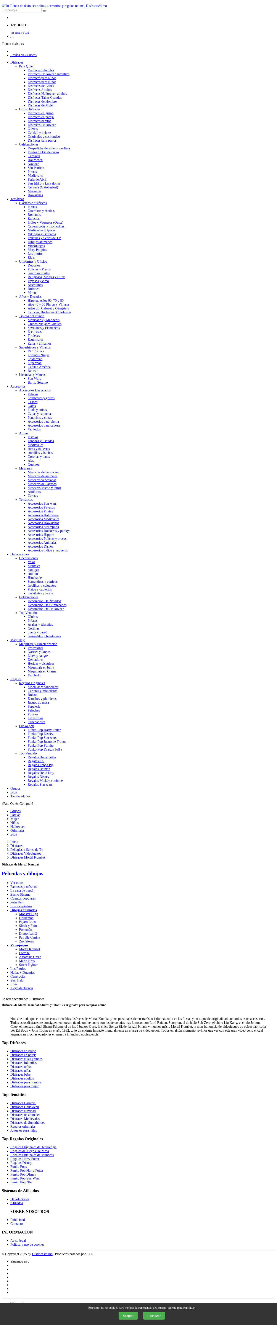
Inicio (14, 842)
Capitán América (39, 367)
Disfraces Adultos (40, 90)
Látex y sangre (38, 656)
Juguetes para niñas (23, 1130)
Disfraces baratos (39, 121)
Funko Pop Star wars (42, 737)
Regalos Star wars (40, 784)
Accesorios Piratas (40, 511)
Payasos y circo (38, 281)
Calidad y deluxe (39, 132)
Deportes (34, 265)
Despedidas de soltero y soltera (49, 148)
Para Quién (26, 66)
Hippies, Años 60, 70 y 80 (46, 300)
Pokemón (25, 929)
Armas (23, 433)
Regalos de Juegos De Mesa (29, 1151)
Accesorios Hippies (41, 535)
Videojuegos (36, 246)
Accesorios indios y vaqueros (48, 550)
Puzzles (33, 714)
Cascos (32, 402)
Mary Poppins (37, 250)
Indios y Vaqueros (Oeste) (45, 222)
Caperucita (17, 976)
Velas (31, 562)
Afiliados (16, 1203)
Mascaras (25, 468)
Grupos (15, 788)
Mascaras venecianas (42, 480)
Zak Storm (26, 941)
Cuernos (33, 464)
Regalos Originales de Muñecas (32, 1155)
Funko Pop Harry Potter (44, 730)
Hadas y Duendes (22, 972)
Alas (31, 460)
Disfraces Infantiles (41, 70)
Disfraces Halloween (42, 125)
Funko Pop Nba (21, 1182)
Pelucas (33, 394)
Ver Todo (34, 675)
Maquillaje (17, 640)
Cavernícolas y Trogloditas (46, 226)
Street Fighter (28, 965)
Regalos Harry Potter (24, 1159)
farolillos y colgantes (42, 585)
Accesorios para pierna (43, 421)
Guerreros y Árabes (41, 211)
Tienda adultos (20, 796)
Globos (33, 616)
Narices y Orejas (39, 652)
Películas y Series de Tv (26, 849)
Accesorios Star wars (42, 503)
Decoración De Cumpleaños (47, 605)
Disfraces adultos (22, 1078)
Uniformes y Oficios (33, 261)
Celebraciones (28, 144)
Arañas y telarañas (40, 624)
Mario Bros (27, 961)
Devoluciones (19, 1199)
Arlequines (35, 285)
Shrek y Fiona (28, 926)
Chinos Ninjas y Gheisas (44, 324)
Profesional (35, 648)
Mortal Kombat (29, 949)
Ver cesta (15, 32)
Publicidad (17, 1220)
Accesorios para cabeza (44, 425)
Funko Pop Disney (40, 734)
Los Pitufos (18, 968)
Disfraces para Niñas (42, 82)
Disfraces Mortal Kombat (27, 857)
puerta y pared (37, 632)
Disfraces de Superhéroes (27, 1122)
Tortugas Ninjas (38, 355)
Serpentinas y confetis (43, 581)
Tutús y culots (37, 410)
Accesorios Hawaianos (43, 523)
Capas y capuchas (40, 413)
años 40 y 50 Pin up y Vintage (48, 304)
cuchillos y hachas (40, 453)
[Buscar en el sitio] (44, 11)
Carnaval (34, 156)
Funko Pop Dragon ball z (45, 749)
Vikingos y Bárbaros (42, 234)
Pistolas (33, 437)
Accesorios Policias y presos (47, 538)
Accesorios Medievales (43, 519)
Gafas (32, 406)
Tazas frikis (35, 718)
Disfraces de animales (25, 1115)
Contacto (16, 1223)
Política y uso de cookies (27, 1244)
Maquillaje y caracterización (38, 644)
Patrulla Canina (29, 937)
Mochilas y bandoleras (43, 687)
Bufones (33, 289)
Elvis (31, 257)
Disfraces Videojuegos (25, 853)
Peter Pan (16, 902)
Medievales (35, 175)
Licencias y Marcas (32, 374)
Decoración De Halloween (46, 609)
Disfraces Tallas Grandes (45, 97)
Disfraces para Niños (42, 78)
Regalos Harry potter (42, 757)
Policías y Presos (39, 269)
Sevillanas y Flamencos (44, 328)
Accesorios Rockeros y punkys (49, 531)
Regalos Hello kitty (41, 773)
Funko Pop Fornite (40, 745)
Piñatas (32, 620)
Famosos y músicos (23, 886)
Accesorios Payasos (41, 507)
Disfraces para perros (42, 140)
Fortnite (24, 953)
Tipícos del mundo (31, 316)
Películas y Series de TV (44, 238)
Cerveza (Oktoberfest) (43, 187)
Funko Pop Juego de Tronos (47, 741)
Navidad (33, 164)
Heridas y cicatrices (41, 663)
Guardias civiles (39, 273)
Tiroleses (34, 335)
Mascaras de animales (42, 476)
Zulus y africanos (39, 343)
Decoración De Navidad (44, 601)
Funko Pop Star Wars (25, 1178)
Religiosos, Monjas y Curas (46, 277)
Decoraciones (19, 554)
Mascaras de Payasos (42, 484)
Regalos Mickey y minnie (45, 780)
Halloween (35, 160)
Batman (33, 371)
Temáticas (17, 199)
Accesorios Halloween (43, 515)
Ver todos (34, 429)
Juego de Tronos (21, 988)
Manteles (34, 566)
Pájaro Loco (27, 922)
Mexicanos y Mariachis (44, 320)
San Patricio (36, 168)
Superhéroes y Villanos (35, 347)
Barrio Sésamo (38, 382)
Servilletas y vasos (40, 593)
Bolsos (32, 695)
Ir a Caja (25, 32)
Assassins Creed (30, 957)
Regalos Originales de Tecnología (33, 1147)
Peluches (34, 710)
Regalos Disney (38, 777)
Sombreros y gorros (41, 398)
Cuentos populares (23, 898)
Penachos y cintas (40, 417)
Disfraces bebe (20, 1074)
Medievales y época (41, 230)
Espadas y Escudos (41, 441)
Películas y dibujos (22, 873)
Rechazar (154, 1315)
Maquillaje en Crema (42, 671)
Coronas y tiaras (39, 456)
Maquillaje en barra (41, 667)
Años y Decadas (30, 296)
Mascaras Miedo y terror (44, 488)
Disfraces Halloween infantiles (48, 74)
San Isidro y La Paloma (44, 183)
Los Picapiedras (21, 906)
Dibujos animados (40, 242)
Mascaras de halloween (44, 472)
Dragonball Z (28, 933)
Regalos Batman (39, 769)
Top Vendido (28, 613)
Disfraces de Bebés (41, 86)
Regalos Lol (36, 761)
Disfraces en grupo (40, 113)
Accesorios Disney (40, 546)
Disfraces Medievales (25, 1119)
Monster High (28, 914)
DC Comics (36, 351)
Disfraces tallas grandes (26, 1059)
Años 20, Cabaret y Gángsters (48, 308)
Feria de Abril (37, 179)
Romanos (34, 214)
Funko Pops (18, 1166)
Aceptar (128, 1315)
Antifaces (34, 492)
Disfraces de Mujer (41, 105)
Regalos (15, 679)
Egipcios (34, 218)
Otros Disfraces (29, 109)
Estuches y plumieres (42, 698)
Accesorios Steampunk (43, 527)
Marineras (34, 191)
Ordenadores (36, 722)
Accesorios (18, 386)
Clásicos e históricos (33, 203)
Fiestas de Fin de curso (43, 152)
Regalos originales (22, 1126)
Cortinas (33, 628)
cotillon (33, 574)
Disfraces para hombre (25, 1082)
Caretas (33, 495)
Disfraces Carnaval (23, 1103)
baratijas (33, 570)
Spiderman (35, 359)
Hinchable (35, 577)
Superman (35, 363)
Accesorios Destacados (35, 390)
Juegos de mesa (38, 702)
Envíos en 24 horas (23, 55)
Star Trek (16, 980)
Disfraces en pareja (41, 117)
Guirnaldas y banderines (44, 636)
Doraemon (26, 918)
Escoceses (35, 332)
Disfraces (16, 62)
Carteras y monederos (42, 691)
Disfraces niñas (20, 1070)
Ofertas (33, 129)
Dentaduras (35, 659)
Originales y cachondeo (44, 136)
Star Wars (34, 378)
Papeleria (34, 706)
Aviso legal (18, 1240)
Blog (13, 792)
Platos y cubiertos (40, 589)
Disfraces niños (20, 1066)
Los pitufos (35, 253)
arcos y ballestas (39, 449)
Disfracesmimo (42, 1254)
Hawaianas (35, 195)
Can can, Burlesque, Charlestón (49, 312)
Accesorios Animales (42, 542)
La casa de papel (21, 890)
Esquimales (35, 339)
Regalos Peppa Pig (40, 765)
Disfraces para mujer (24, 1086)
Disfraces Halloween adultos (47, 93)
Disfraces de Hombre (42, 101)
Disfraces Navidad (23, 1111)
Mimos (32, 292)
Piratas (32, 171)
